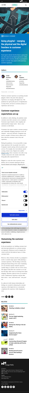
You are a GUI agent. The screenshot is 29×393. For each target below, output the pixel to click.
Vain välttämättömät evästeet (14, 224)
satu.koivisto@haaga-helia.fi (19, 371)
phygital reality (5, 153)
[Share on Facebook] (6, 297)
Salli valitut (14, 219)
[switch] (25, 196)
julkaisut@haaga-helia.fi (6, 376)
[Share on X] (9, 297)
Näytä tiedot (22, 210)
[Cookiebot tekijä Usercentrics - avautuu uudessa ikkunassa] (21, 168)
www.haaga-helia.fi (5, 378)
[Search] (25, 5)
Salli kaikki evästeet (14, 215)
